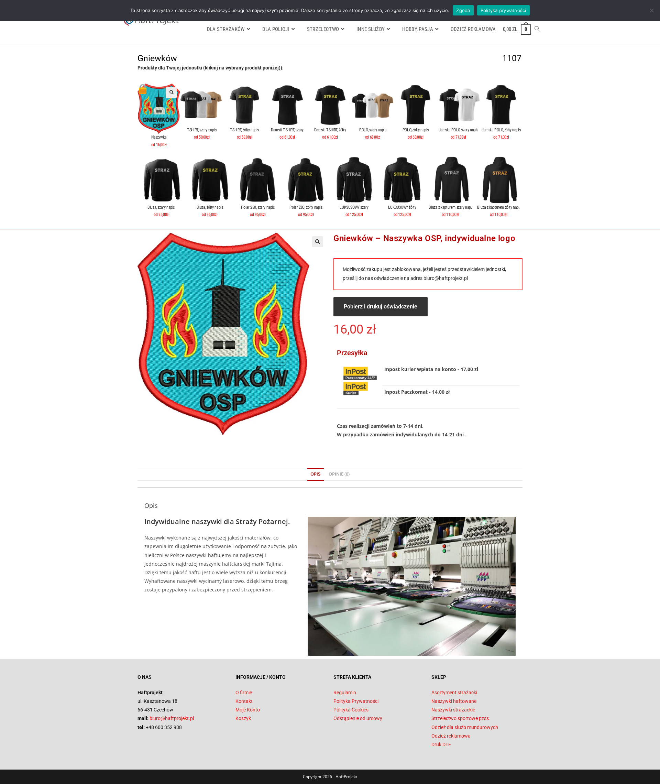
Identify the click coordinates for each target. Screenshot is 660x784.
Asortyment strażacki (454, 692)
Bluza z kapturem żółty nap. (498, 207)
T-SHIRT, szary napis (202, 130)
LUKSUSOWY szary (354, 207)
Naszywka (158, 137)
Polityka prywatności (503, 10)
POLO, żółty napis (416, 130)
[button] (171, 92)
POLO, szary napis (372, 130)
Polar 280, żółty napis (305, 207)
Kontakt (244, 701)
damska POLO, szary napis (458, 130)
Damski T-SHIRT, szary (287, 130)
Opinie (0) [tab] (339, 474)
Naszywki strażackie (453, 709)
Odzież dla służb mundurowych (464, 727)
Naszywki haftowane (453, 701)
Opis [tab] (315, 474)
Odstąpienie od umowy (357, 718)
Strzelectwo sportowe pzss (460, 718)
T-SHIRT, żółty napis (244, 130)
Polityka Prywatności (355, 701)
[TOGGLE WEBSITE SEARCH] (537, 29)
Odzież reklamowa (451, 736)
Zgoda (463, 10)
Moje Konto (247, 709)
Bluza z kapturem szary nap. (450, 207)
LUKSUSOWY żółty (402, 207)
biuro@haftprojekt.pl (446, 278)
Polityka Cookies (350, 709)
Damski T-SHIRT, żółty (330, 130)
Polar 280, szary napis (257, 207)
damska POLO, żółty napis (501, 130)
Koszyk (243, 718)
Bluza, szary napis (161, 207)
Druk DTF (441, 744)
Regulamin (344, 692)
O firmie (243, 692)
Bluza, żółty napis (210, 207)
